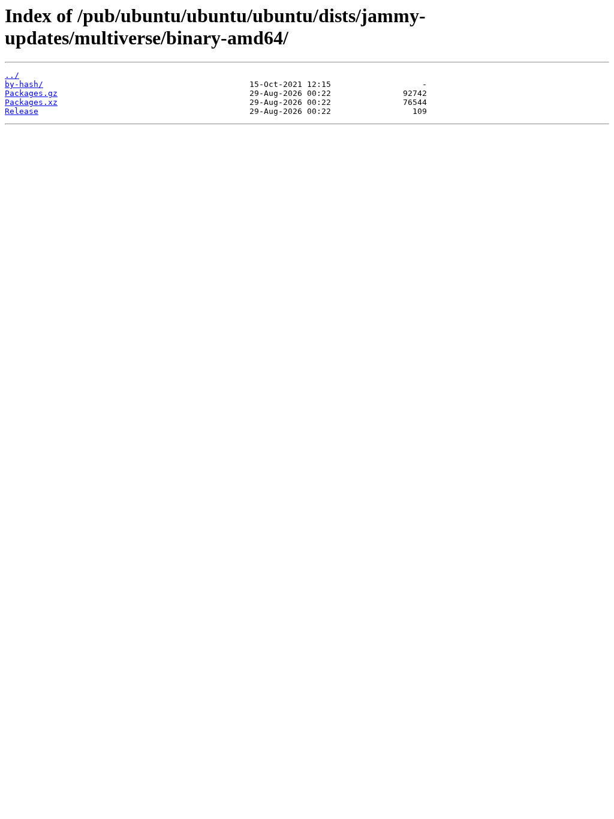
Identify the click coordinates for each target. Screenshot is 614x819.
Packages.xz (31, 102)
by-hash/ (24, 84)
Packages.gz (31, 93)
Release (21, 111)
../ (12, 75)
